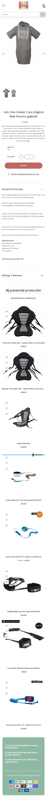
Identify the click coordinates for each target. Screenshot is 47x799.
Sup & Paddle (17, 776)
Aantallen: (11, 157)
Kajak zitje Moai (23, 443)
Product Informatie (12, 189)
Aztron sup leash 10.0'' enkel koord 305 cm (23, 557)
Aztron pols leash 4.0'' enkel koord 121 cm (23, 725)
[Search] (43, 14)
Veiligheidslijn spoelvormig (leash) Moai (23, 611)
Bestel (23, 165)
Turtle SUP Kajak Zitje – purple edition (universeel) (23, 343)
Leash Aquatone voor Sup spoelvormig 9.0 (23, 500)
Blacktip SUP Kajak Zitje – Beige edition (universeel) (23, 389)
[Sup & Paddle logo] (23, 5)
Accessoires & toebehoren (23, 298)
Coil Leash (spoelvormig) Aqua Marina (23, 668)
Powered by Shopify (32, 776)
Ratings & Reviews (12, 275)
